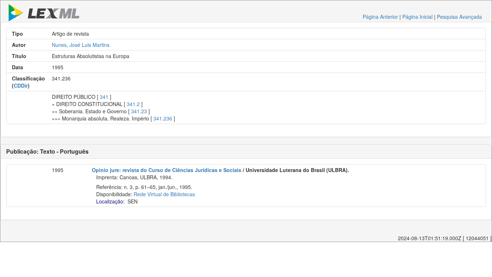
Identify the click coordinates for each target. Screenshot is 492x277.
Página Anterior (380, 16)
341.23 (139, 111)
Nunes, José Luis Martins (80, 44)
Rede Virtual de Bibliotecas (164, 194)
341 (104, 96)
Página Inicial (417, 16)
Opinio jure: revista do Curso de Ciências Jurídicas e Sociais (166, 169)
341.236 (162, 118)
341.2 (133, 103)
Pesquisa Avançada (459, 16)
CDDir (21, 85)
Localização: (110, 201)
